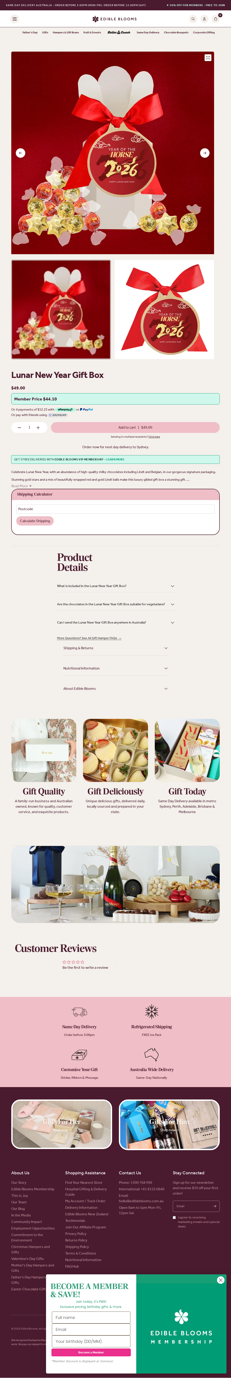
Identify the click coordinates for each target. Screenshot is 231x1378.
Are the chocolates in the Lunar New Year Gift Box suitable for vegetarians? (111, 604)
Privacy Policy (75, 1234)
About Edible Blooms (79, 688)
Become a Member (91, 1352)
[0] (215, 18)
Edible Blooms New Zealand (86, 1214)
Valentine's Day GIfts (27, 1259)
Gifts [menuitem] (45, 32)
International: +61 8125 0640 (141, 1189)
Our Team (19, 1202)
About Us (20, 1172)
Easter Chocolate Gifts (29, 1289)
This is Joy (19, 1195)
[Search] (193, 18)
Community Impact (26, 1222)
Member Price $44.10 (35, 399)
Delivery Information (81, 1207)
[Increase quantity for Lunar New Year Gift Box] (38, 427)
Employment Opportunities (33, 1228)
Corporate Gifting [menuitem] (204, 32)
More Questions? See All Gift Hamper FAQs (89, 638)
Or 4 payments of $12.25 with (33, 409)
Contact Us (130, 1172)
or (78, 409)
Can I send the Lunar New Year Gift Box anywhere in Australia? (101, 622)
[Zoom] (208, 57)
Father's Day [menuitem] (30, 32)
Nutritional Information (81, 668)
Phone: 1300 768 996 (135, 1182)
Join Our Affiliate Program (85, 1227)
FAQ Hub (72, 1266)
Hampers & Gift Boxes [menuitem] (66, 32)
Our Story (18, 1182)
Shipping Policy (77, 1247)
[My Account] (204, 18)
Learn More (115, 459)
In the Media (21, 1215)
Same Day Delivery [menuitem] (148, 32)
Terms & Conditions (80, 1253)
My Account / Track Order (85, 1201)
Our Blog (18, 1209)
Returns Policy (76, 1240)
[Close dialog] (221, 1280)
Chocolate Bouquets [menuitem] (176, 32)
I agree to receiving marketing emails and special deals (199, 1222)
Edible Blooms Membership (32, 1189)
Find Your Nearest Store (83, 1182)
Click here (154, 436)
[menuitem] (119, 32)
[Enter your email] (214, 1206)
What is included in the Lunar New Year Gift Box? (92, 586)
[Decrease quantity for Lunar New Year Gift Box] (19, 427)
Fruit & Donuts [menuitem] (92, 32)
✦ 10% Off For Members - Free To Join (195, 5)
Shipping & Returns (78, 648)
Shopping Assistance (85, 1172)
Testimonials (75, 1220)
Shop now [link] (60, 1130)
